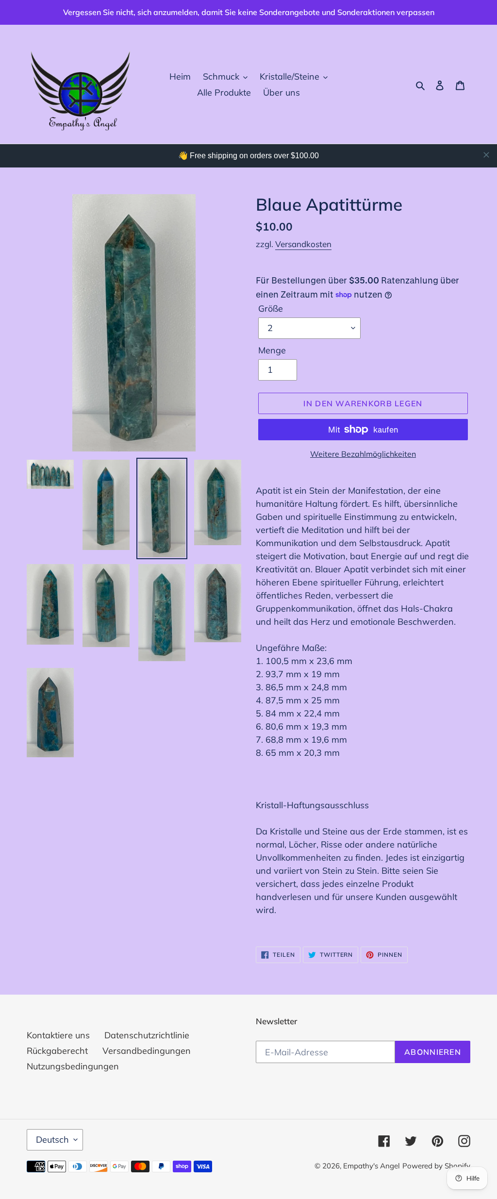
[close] (486, 155)
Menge (272, 350)
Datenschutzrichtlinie (146, 1035)
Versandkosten (303, 244)
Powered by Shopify (436, 1165)
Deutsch (52, 1139)
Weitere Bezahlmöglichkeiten (363, 454)
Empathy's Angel (371, 1165)
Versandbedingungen (146, 1050)
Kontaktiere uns (58, 1035)
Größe (270, 308)
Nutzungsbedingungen (73, 1066)
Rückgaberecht (57, 1050)
